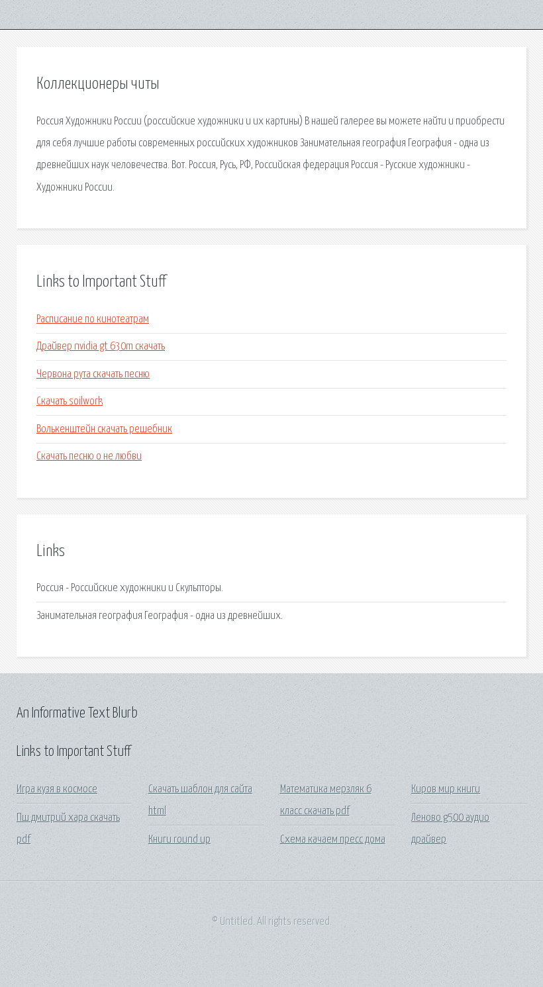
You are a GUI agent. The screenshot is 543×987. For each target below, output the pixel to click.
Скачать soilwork (69, 401)
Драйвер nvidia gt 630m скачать (100, 346)
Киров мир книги (445, 789)
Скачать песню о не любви (89, 456)
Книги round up (179, 839)
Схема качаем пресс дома (332, 839)
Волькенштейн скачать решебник (104, 429)
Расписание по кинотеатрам (92, 319)
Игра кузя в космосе (57, 789)
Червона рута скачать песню (93, 374)
